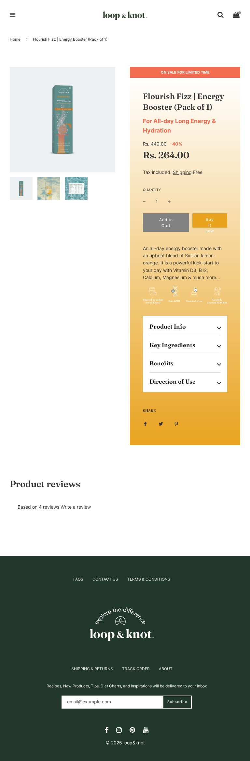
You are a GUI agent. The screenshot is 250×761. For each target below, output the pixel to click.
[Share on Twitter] (161, 423)
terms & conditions (148, 579)
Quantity (152, 190)
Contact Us (105, 579)
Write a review (76, 507)
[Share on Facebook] (145, 423)
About (166, 668)
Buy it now (209, 222)
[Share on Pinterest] (176, 423)
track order (136, 668)
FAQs (78, 579)
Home (15, 39)
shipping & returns (92, 668)
